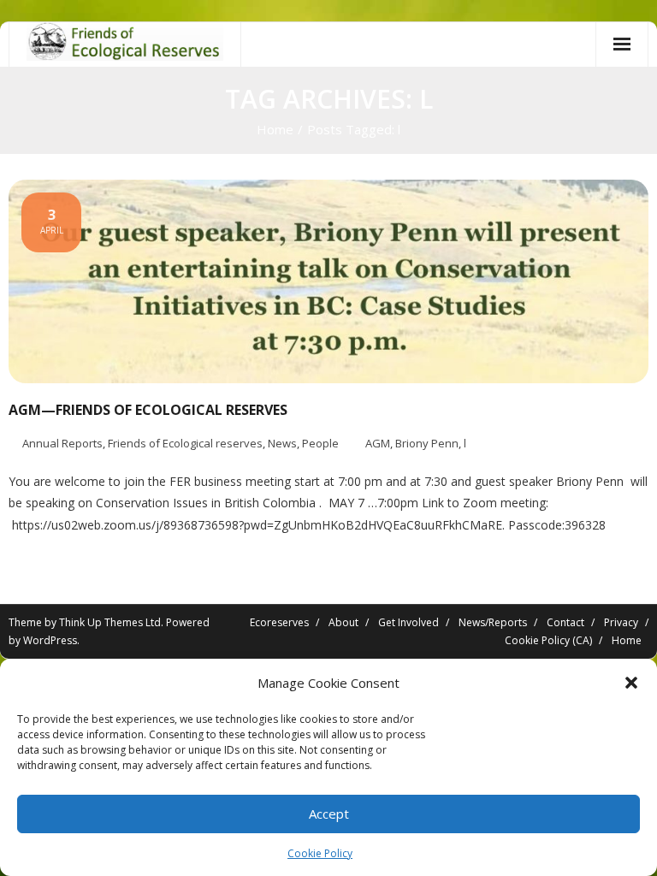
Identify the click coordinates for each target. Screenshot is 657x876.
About (343, 622)
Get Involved (408, 622)
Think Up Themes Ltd (110, 622)
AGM (377, 443)
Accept (329, 813)
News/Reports (493, 622)
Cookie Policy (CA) (548, 640)
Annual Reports (62, 443)
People (320, 443)
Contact (565, 622)
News (282, 443)
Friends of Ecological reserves (185, 443)
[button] (631, 682)
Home (275, 129)
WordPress (50, 640)
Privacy (621, 622)
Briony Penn (427, 443)
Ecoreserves (279, 622)
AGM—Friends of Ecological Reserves (148, 409)
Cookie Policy (319, 853)
